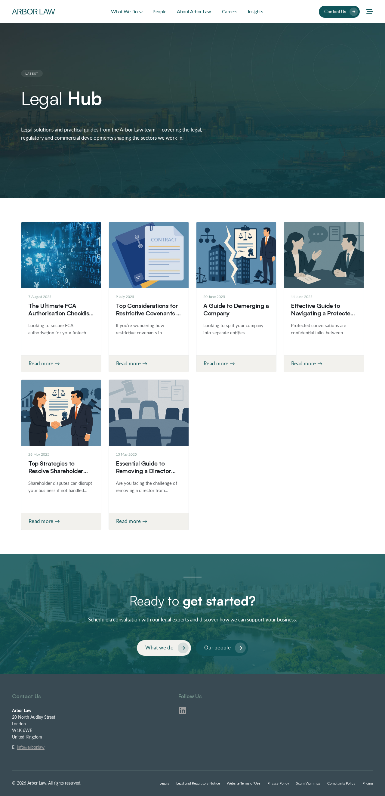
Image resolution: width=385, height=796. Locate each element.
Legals (164, 783)
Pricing (367, 783)
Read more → (44, 363)
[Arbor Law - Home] (33, 11)
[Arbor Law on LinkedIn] (182, 710)
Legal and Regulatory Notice (198, 783)
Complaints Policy (341, 783)
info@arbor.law (31, 747)
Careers (229, 11)
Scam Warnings (308, 783)
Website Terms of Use (243, 783)
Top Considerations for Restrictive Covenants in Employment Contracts (148, 313)
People (159, 11)
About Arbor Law (194, 11)
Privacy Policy (278, 783)
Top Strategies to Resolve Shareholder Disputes (55, 471)
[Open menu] (369, 11)
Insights (255, 11)
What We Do (124, 11)
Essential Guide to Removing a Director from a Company (143, 471)
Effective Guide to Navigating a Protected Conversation (322, 313)
